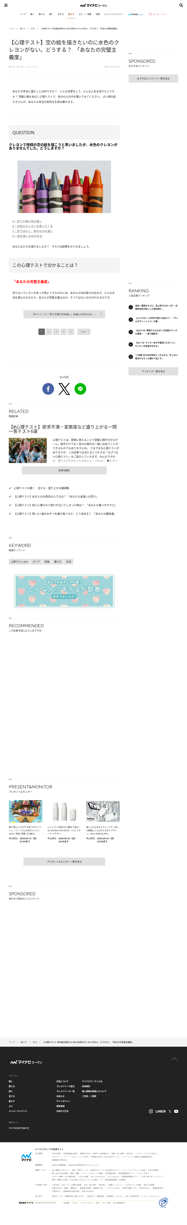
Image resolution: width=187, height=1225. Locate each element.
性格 (47, 561)
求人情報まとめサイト (61, 1170)
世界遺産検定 (110, 1173)
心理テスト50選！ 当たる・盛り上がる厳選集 (41, 488)
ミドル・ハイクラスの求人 (146, 1153)
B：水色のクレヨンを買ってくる (32, 226)
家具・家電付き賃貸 (60, 1180)
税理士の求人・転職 (60, 1188)
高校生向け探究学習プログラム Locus (84, 1165)
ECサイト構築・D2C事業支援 (63, 1176)
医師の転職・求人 (130, 1188)
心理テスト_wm (19, 561)
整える (42, 14)
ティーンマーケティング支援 (134, 1170)
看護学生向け (85, 1153)
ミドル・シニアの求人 (80, 1157)
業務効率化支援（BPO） (75, 1196)
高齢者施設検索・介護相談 (115, 1180)
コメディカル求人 (113, 1188)
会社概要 (66, 1203)
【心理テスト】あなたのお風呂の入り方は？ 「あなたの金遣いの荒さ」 (56, 496)
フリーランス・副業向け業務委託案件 (137, 1157)
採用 (97, 1203)
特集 (98, 14)
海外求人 (130, 1153)
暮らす (71, 14)
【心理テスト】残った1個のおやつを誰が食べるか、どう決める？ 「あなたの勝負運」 (64, 513)
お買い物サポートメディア (152, 1176)
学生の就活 (56, 1153)
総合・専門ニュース (80, 1170)
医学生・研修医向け (101, 1153)
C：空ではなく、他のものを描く (32, 231)
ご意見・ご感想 (89, 1096)
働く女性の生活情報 (60, 1173)
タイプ (36, 561)
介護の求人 (56, 1191)
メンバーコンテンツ (113, 14)
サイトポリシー (63, 1101)
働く (32, 14)
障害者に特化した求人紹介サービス (105, 1157)
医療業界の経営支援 (71, 1191)
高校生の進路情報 (59, 1165)
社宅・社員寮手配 (132, 1196)
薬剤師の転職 (85, 1188)
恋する (61, 14)
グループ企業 (106, 1203)
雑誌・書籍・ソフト (78, 1173)
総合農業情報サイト (126, 1173)
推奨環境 (60, 1106)
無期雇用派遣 (158, 1188)
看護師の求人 (98, 1188)
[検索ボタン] (181, 5)
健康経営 (100, 1196)
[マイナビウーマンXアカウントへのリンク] (170, 1111)
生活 (32, 28)
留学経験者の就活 (70, 1153)
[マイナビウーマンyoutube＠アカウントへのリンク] (176, 1111)
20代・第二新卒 (90, 1185)
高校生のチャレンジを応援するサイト (105, 1170)
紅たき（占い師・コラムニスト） (24, 66)
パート (66, 1157)
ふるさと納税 (83, 1176)
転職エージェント (116, 1185)
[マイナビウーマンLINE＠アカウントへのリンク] (161, 1111)
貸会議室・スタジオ (114, 1196)
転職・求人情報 (118, 1153)
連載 (89, 14)
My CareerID (113, 1176)
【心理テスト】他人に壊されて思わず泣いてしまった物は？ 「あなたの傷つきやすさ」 (65, 505)
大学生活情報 (153, 1170)
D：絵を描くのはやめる (27, 236)
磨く (51, 14)
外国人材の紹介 (88, 1191)
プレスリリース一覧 (65, 1091)
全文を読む (64, 470)
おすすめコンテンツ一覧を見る (153, 78)
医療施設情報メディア (130, 1176)
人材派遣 (55, 1185)
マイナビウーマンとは (92, 1081)
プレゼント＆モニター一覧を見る (64, 861)
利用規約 (86, 1086)
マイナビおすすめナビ (19, 1128)
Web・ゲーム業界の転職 (71, 1185)
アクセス (75, 1203)
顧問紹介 (73, 1188)
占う (81, 14)
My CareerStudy (98, 1176)
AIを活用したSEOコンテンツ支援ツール (86, 1180)
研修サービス (57, 1196)
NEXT (83, 331)
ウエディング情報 (96, 1173)
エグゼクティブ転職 (133, 1185)
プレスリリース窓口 (65, 1086)
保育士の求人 (145, 1188)
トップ (23, 14)
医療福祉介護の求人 (60, 1160)
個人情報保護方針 (119, 1203)
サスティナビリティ (87, 1203)
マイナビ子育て (143, 1173)
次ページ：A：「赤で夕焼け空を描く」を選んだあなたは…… (64, 314)
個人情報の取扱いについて (94, 1091)
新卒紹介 (102, 1185)
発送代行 (90, 1196)
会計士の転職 (149, 1185)
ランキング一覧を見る (153, 371)
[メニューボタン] (6, 5)
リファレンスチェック (150, 1196)
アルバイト (56, 1157)
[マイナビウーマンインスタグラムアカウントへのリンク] (151, 1111)
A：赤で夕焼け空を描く (27, 221)
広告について (62, 1081)
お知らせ (60, 1096)
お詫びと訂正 (62, 1111)
